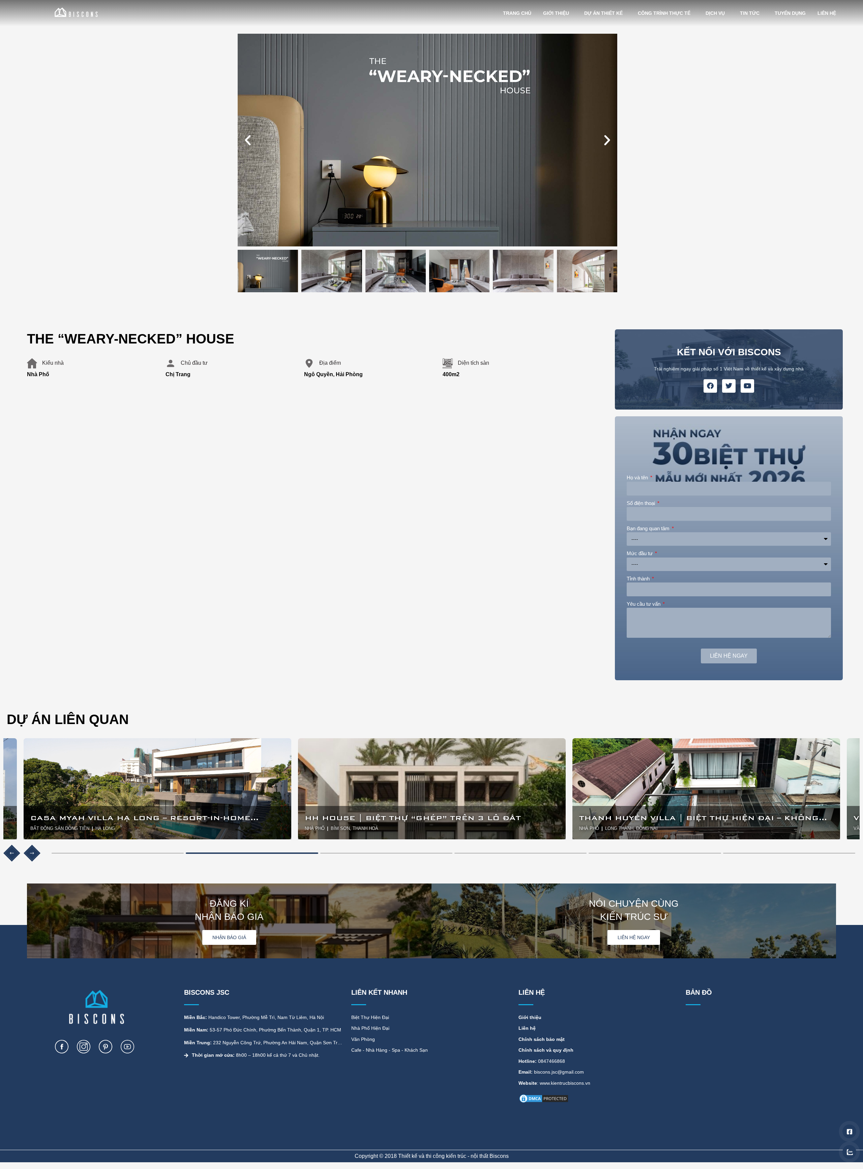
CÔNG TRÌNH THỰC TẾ (664, 13)
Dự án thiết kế (603, 13)
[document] (431, 584)
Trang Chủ (517, 13)
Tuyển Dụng (790, 13)
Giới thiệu (556, 13)
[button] (530, 462)
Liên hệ (826, 13)
